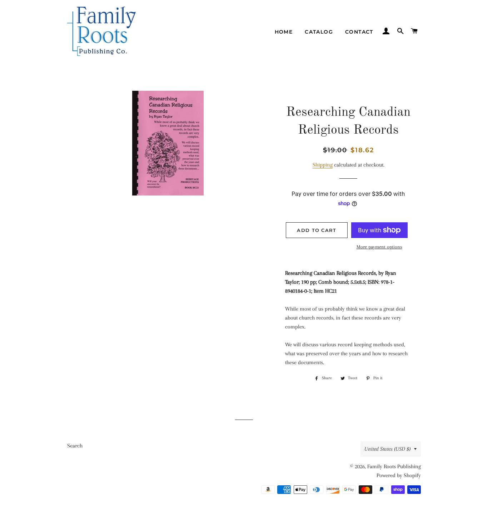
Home (284, 32)
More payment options (379, 246)
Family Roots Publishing (394, 466)
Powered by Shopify (399, 475)
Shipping (323, 165)
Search (75, 445)
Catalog (319, 32)
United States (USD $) (387, 449)
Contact (359, 32)
